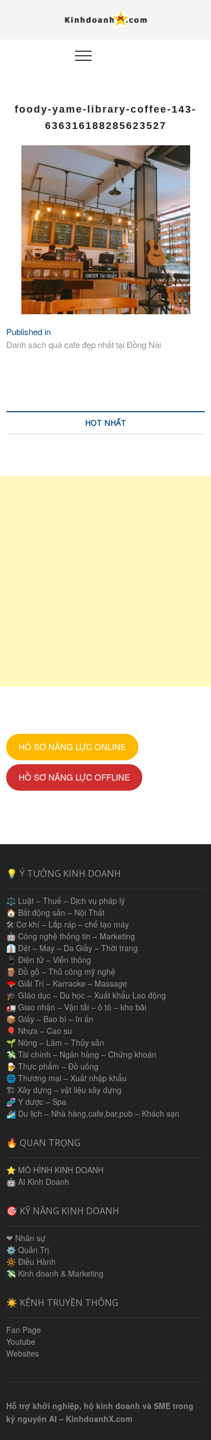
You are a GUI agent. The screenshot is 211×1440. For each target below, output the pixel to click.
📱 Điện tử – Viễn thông (48, 959)
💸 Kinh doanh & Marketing (55, 1273)
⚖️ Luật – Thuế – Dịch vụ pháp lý (65, 900)
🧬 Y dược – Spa (36, 1101)
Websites (22, 1353)
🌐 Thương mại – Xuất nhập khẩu (66, 1078)
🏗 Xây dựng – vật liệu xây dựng (64, 1089)
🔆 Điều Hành (31, 1261)
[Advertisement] (105, 581)
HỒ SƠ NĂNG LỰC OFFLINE (74, 777)
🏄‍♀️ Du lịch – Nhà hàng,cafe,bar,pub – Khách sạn (92, 1113)
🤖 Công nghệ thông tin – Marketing (70, 936)
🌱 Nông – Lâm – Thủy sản (55, 1042)
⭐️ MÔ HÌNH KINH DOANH (55, 1169)
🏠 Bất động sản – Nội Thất (55, 912)
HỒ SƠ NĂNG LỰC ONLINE (72, 746)
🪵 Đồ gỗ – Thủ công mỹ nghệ (60, 971)
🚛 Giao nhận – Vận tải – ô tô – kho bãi (76, 1007)
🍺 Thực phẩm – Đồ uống (52, 1066)
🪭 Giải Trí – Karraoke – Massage (66, 983)
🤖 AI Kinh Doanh (37, 1181)
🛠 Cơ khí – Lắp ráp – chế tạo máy (67, 924)
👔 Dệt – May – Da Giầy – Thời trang (72, 947)
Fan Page (23, 1329)
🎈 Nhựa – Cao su (39, 1030)
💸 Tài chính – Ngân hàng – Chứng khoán (81, 1054)
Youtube (20, 1341)
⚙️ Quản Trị (27, 1249)
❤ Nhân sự (26, 1237)
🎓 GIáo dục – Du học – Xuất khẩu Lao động (86, 995)
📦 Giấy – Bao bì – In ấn (49, 1018)
